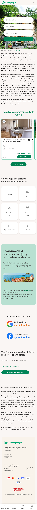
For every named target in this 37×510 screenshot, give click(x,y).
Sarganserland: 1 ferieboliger (10, 366)
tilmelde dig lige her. (8, 466)
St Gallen (15, 139)
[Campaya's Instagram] (31, 468)
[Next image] (32, 139)
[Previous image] (4, 139)
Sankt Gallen (17, 50)
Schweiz (10, 50)
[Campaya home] (8, 2)
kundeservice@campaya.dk (11, 449)
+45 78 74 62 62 (15, 447)
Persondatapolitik (8, 456)
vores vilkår (27, 290)
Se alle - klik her (18, 164)
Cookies (6, 458)
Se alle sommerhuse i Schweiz (15, 372)
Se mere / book (24, 156)
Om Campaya (7, 454)
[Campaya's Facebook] (27, 468)
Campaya (3, 50)
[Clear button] (30, 20)
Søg (18, 39)
